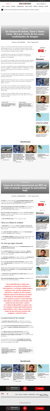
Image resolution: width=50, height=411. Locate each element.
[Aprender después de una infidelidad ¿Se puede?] (42, 129)
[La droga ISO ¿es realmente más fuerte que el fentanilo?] (42, 117)
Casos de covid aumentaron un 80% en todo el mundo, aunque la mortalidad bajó (8, 104)
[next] (48, 10)
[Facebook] (39, 0)
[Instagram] (40, 0)
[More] (45, 50)
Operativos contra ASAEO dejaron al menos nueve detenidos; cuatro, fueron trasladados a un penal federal (41, 73)
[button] (41, 4)
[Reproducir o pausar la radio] (25, 408)
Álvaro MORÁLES (21, 42)
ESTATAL (25, 28)
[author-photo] (2, 160)
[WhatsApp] (44, 0)
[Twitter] (42, 0)
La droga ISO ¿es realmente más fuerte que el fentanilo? (42, 123)
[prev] (46, 10)
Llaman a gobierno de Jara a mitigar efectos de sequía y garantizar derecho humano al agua (25, 105)
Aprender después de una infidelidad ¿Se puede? (41, 135)
